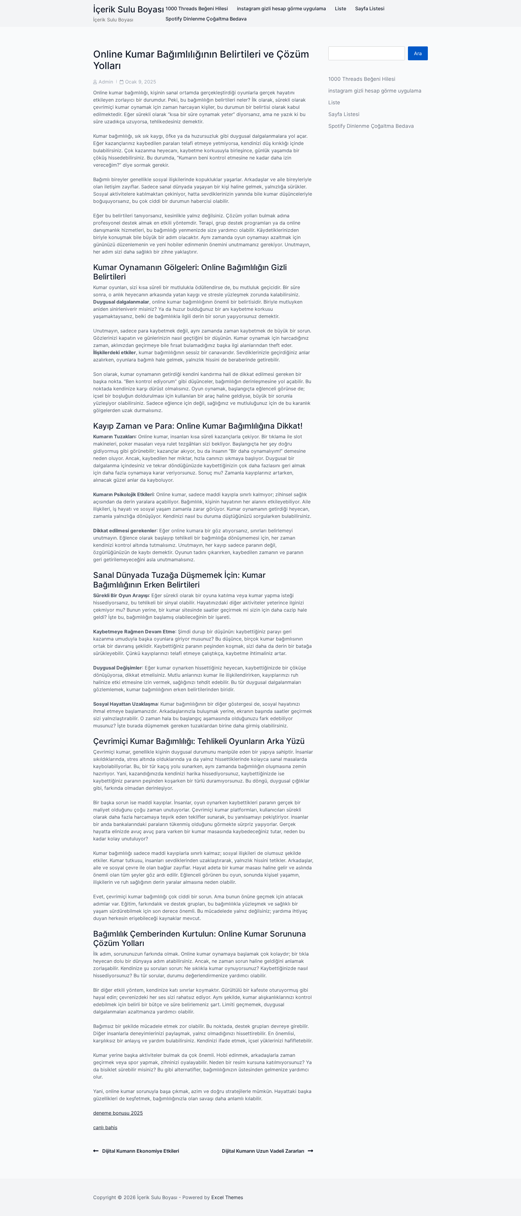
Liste (340, 8)
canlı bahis (105, 1127)
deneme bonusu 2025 (118, 1113)
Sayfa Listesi (369, 8)
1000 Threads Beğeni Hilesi (197, 8)
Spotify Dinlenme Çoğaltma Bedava (206, 19)
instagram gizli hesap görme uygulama (281, 8)
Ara (418, 53)
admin (106, 82)
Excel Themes (227, 1197)
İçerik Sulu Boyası (128, 9)
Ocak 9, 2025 (140, 82)
